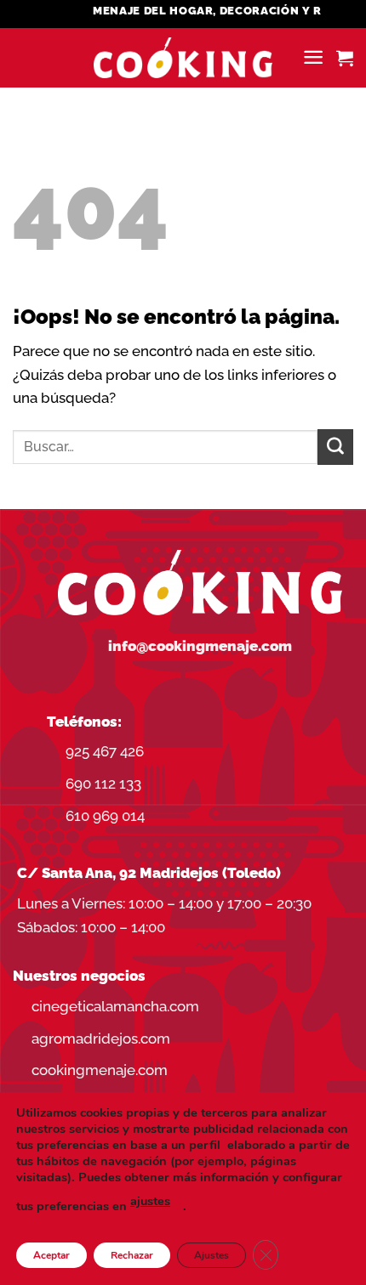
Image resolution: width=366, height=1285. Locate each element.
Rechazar (132, 1255)
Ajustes (211, 1255)
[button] (313, 57)
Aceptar (51, 1255)
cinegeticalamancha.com (115, 1006)
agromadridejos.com (100, 1038)
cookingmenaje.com (99, 1069)
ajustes (150, 1200)
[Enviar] (335, 447)
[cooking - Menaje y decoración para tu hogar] (183, 58)
